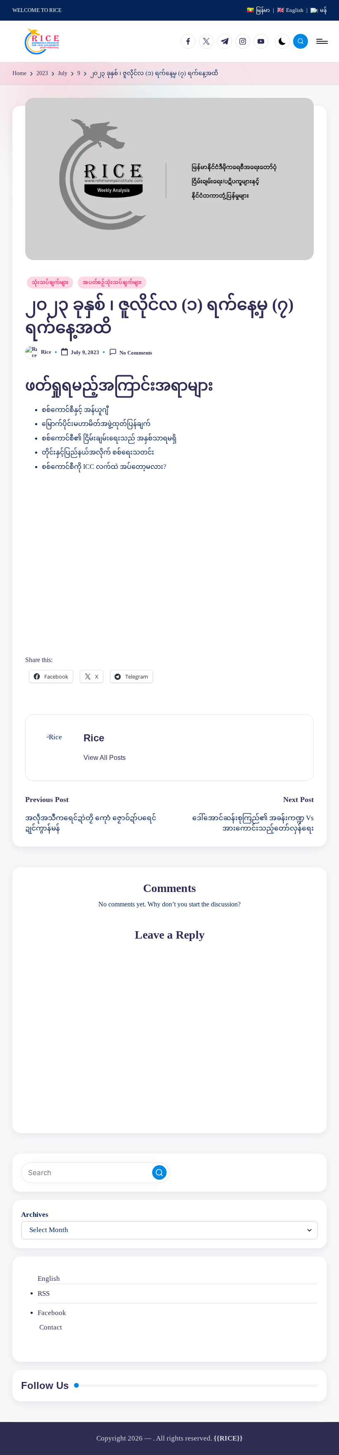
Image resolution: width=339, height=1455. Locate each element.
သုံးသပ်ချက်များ (50, 282)
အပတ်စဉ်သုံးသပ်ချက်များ (112, 282)
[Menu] (321, 41)
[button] (105, 758)
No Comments (135, 353)
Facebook (52, 1313)
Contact (50, 1327)
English (49, 1278)
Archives (34, 1214)
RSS (44, 1293)
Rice (94, 737)
